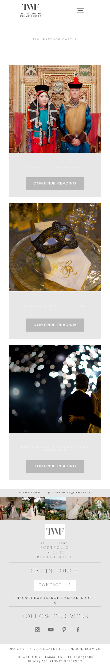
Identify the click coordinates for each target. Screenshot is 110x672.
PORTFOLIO (55, 548)
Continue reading (54, 183)
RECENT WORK (55, 557)
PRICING (55, 553)
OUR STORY (55, 543)
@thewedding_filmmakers (70, 492)
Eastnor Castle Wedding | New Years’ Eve (55, 449)
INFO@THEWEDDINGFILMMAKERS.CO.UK (54, 600)
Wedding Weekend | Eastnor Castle (55, 307)
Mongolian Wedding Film (55, 167)
